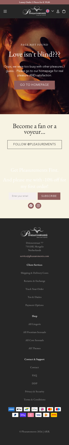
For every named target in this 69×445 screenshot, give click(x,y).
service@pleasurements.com (34, 256)
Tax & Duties (35, 297)
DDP (34, 383)
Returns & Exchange (34, 281)
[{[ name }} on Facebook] (31, 206)
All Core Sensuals (34, 340)
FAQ (34, 375)
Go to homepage (34, 85)
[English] (50, 11)
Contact (34, 367)
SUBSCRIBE (49, 196)
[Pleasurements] (34, 11)
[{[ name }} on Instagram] (38, 206)
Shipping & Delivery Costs (34, 272)
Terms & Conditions (34, 399)
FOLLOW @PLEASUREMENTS (34, 144)
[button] (5, 11)
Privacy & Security (34, 391)
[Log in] (58, 11)
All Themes (35, 348)
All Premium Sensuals (34, 332)
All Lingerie (34, 324)
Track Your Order (34, 289)
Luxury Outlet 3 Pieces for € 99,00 (34, 2)
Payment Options (34, 305)
